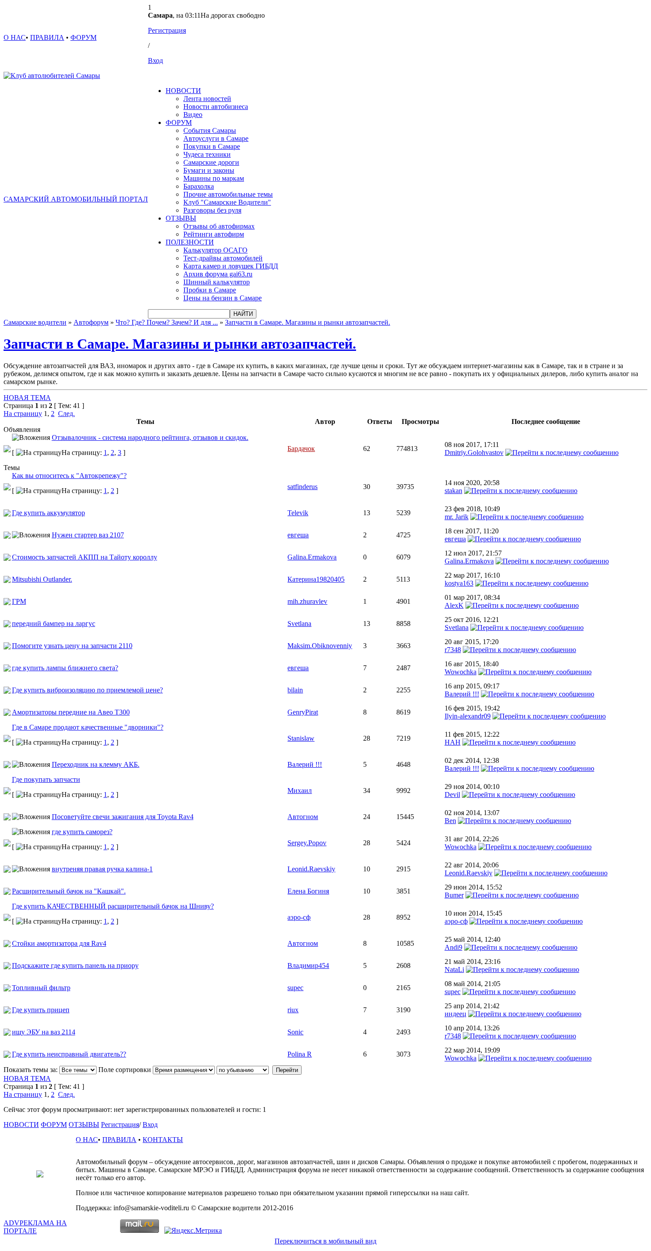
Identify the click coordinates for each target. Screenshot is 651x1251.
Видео (192, 114)
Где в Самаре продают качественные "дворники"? (87, 727)
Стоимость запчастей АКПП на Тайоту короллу (84, 557)
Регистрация (167, 30)
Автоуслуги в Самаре (215, 138)
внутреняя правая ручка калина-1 (102, 869)
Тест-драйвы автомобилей (223, 258)
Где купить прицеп (41, 1010)
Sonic (295, 1032)
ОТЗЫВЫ (181, 218)
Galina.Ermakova (312, 557)
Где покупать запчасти (46, 779)
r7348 (453, 649)
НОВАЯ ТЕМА (27, 397)
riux (292, 1010)
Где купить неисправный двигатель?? (69, 1054)
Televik (297, 513)
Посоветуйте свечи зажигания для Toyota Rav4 (123, 816)
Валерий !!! (462, 694)
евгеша (298, 535)
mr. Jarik (457, 517)
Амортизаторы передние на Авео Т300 (71, 712)
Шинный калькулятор (216, 282)
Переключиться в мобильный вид (325, 1241)
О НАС (15, 37)
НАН (453, 742)
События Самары (209, 130)
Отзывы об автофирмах (219, 226)
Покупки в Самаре (211, 146)
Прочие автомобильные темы (228, 194)
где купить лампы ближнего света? (65, 668)
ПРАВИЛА (47, 37)
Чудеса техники (207, 154)
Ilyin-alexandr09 (468, 716)
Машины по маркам (213, 178)
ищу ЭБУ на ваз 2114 (43, 1032)
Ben (450, 820)
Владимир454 (308, 965)
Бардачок (301, 448)
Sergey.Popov (306, 843)
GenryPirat (302, 712)
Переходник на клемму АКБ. (96, 764)
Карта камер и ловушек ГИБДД (230, 266)
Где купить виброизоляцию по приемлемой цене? (87, 690)
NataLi (454, 969)
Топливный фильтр (41, 987)
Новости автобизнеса (215, 106)
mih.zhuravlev (307, 601)
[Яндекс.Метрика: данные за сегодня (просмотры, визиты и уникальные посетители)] (193, 1231)
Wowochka (461, 672)
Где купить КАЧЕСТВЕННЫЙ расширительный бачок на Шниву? (113, 906)
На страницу (23, 413)
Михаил (299, 790)
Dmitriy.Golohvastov (474, 452)
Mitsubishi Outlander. (42, 579)
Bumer (454, 895)
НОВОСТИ (183, 90)
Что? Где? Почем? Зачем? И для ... (167, 322)
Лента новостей (207, 98)
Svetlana (299, 623)
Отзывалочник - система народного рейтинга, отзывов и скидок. (150, 437)
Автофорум (91, 322)
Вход (155, 60)
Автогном (302, 816)
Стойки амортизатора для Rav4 (59, 943)
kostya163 (459, 583)
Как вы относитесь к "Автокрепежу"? (69, 475)
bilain (295, 690)
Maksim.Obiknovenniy (319, 645)
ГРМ (19, 601)
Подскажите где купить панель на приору (75, 965)
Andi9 (453, 947)
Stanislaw (300, 738)
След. (66, 413)
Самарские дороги (211, 162)
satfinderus (302, 486)
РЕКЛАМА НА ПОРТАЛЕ (35, 1227)
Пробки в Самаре (209, 290)
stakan (453, 490)
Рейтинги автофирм (213, 234)
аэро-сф (298, 917)
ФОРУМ (83, 37)
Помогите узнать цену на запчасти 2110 (72, 645)
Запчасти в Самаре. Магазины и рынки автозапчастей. (307, 322)
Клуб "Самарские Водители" (227, 202)
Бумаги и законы (208, 170)
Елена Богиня (308, 891)
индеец (455, 1014)
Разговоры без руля (212, 210)
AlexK (454, 605)
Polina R (299, 1054)
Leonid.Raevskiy (311, 869)
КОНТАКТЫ (163, 1139)
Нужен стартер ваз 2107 (88, 535)
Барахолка (198, 186)
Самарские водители (35, 322)
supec (295, 987)
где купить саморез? (82, 831)
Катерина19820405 (316, 579)
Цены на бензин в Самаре (222, 298)
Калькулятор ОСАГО (215, 250)
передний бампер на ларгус (53, 623)
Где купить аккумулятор (48, 513)
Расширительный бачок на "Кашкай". (69, 891)
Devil (452, 794)
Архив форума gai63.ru (217, 274)
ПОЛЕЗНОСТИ (190, 242)
